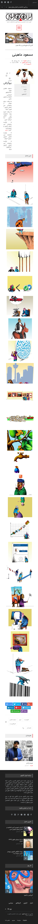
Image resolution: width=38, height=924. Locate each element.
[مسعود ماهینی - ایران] (24, 76)
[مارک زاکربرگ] (20, 882)
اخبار (22, 832)
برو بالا (9, 909)
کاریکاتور (18, 903)
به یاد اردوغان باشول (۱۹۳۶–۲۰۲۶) (16, 7)
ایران (6, 130)
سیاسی (11, 903)
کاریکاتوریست (13, 724)
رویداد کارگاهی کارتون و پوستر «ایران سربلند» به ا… (15, 853)
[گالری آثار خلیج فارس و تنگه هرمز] (19, 38)
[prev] (7, 41)
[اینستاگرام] (1, 2)
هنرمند (24, 61)
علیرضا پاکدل (29, 763)
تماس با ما (7, 920)
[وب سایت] (6, 73)
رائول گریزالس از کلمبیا (30, 895)
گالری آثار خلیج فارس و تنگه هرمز (24, 45)
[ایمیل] (5, 2)
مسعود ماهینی (13, 720)
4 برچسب (28, 64)
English (25, 920)
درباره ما (19, 920)
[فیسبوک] (11, 2)
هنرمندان (29, 728)
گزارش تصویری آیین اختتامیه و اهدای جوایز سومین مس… (14, 828)
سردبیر (13, 920)
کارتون (25, 903)
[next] (31, 41)
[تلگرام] (8, 2)
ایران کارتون (25, 62)
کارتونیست (26, 720)
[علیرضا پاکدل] (19, 751)
